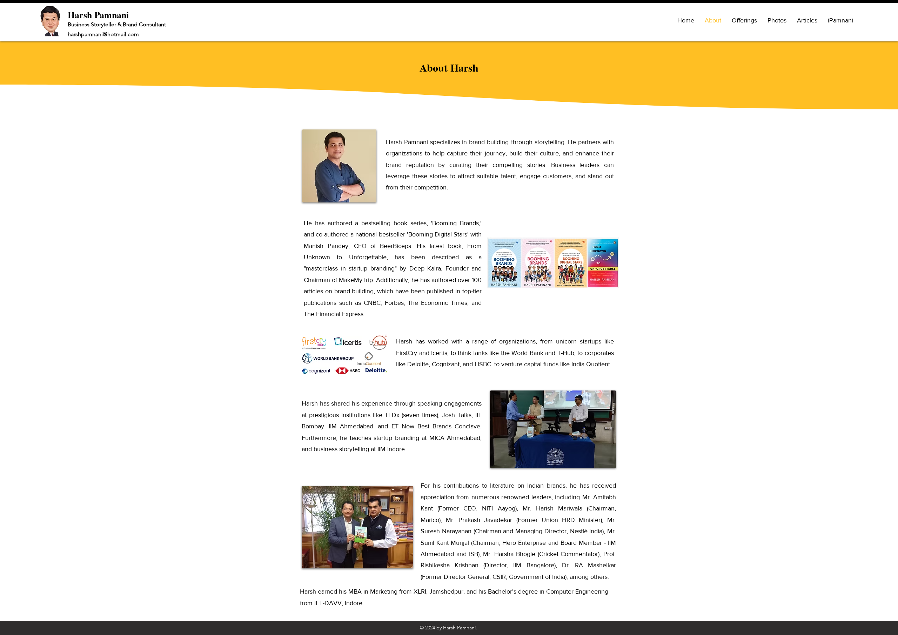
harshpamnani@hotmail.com (103, 34)
